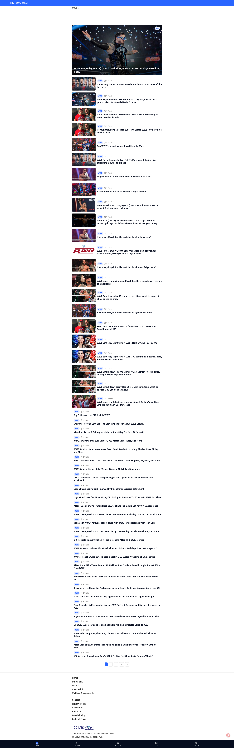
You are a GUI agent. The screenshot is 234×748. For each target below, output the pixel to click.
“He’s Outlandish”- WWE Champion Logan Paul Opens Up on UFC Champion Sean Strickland (113, 479)
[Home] (19, 3)
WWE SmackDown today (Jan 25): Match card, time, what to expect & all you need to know (127, 388)
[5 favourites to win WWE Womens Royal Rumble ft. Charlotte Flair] (84, 189)
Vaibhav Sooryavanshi (83, 693)
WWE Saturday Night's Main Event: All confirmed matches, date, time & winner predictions (129, 358)
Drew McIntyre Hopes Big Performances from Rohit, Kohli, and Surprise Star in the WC (117, 587)
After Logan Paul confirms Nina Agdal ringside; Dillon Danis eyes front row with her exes (115, 646)
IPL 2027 (76, 685)
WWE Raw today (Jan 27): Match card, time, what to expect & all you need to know (128, 297)
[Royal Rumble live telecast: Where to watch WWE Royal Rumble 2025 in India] (84, 129)
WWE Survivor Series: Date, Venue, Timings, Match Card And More (107, 469)
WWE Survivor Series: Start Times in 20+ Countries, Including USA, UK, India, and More (117, 460)
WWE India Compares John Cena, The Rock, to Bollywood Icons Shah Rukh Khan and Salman (115, 635)
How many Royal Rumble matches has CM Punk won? (124, 236)
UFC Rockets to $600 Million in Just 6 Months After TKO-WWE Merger (109, 539)
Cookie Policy (78, 715)
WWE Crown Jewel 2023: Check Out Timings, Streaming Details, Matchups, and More (116, 531)
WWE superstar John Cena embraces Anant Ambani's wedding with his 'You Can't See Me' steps (128, 403)
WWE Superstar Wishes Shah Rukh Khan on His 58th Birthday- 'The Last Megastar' (115, 548)
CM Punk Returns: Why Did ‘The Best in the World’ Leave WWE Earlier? (109, 423)
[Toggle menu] (4, 3)
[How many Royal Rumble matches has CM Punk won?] (84, 235)
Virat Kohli (77, 689)
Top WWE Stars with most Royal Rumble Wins (120, 146)
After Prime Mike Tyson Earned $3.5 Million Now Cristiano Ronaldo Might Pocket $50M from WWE (117, 567)
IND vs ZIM (76, 746)
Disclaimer (77, 707)
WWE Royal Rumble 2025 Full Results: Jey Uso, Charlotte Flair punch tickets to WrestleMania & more (128, 101)
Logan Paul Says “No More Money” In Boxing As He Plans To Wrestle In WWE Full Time (117, 497)
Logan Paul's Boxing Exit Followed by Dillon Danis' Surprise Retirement (109, 488)
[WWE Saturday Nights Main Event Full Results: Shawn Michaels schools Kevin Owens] (84, 341)
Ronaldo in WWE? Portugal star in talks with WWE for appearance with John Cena (115, 522)
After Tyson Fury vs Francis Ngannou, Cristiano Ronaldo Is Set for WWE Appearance (116, 505)
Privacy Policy (79, 703)
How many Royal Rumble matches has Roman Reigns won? (126, 267)
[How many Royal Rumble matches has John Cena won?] (84, 310)
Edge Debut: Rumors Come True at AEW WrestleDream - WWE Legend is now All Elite (116, 616)
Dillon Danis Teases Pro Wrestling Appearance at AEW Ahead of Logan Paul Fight (114, 596)
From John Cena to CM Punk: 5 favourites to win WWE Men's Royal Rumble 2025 (127, 328)
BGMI (157, 746)
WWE (157, 28)
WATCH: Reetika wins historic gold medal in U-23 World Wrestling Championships (114, 556)
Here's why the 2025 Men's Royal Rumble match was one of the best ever (129, 86)
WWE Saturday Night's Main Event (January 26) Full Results (127, 342)
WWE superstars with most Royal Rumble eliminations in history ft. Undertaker (129, 282)
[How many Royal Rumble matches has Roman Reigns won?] (84, 265)
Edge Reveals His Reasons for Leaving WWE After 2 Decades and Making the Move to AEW (117, 606)
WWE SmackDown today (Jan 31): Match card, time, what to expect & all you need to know (127, 207)
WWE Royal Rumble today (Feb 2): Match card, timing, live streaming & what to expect (126, 161)
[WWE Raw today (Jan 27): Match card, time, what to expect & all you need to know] (84, 295)
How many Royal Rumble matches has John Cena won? (124, 312)
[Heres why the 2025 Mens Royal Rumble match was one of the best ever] (84, 84)
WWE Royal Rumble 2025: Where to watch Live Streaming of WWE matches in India (127, 116)
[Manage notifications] (228, 735)
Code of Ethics (79, 718)
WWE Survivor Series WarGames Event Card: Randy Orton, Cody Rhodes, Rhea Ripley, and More (116, 450)
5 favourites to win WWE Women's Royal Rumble (121, 191)
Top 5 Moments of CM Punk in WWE (92, 415)
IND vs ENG (77, 681)
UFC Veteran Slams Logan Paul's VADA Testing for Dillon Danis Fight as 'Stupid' (113, 656)
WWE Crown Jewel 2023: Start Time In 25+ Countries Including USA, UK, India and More (117, 514)
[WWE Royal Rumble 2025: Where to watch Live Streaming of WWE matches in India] (84, 114)
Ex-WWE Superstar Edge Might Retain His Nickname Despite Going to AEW (111, 624)
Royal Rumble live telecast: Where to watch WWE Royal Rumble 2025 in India (129, 131)
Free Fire (196, 746)
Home (75, 677)
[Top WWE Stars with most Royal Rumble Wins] (84, 144)
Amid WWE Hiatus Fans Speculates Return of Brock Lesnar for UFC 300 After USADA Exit (116, 578)
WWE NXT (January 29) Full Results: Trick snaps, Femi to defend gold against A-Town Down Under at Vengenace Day (127, 222)
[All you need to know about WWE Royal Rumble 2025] (84, 174)
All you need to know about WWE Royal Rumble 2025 (124, 176)
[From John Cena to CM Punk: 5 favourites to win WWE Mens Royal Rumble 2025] (84, 326)
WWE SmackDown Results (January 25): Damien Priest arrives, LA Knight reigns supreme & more (128, 373)
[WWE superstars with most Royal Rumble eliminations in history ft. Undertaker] (84, 280)
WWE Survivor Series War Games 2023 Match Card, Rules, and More (108, 440)
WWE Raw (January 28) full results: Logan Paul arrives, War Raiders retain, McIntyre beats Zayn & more (127, 252)
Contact (76, 699)
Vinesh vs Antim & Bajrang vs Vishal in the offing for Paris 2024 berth (109, 432)
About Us (76, 711)
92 (121, 664)
